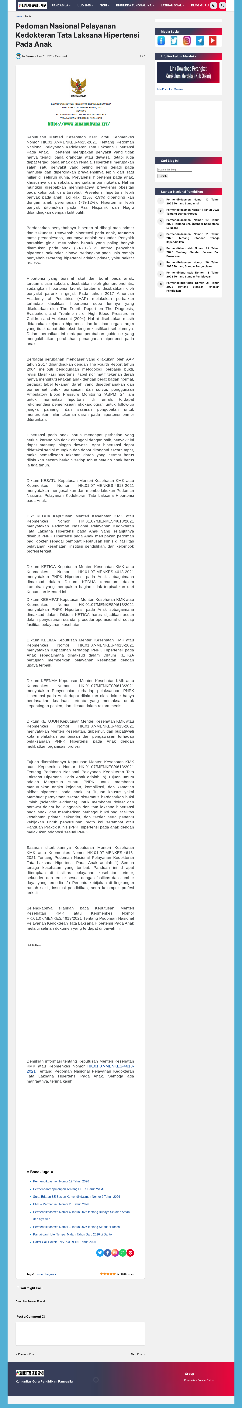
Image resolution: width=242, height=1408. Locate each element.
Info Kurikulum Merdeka (170, 89)
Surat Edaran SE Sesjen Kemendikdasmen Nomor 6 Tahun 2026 (76, 1196)
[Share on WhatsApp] (122, 1253)
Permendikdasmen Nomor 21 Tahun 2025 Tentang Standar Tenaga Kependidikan (193, 238)
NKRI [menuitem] (103, 5)
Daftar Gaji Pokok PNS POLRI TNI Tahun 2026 (64, 1242)
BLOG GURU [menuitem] (200, 5)
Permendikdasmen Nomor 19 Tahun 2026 (61, 1181)
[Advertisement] (80, 1133)
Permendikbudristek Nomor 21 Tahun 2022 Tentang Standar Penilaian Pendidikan (193, 286)
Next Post (137, 1354)
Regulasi (50, 1273)
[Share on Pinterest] (130, 1253)
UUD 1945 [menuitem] (84, 5)
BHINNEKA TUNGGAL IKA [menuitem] (134, 5)
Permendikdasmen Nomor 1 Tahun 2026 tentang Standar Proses (76, 1226)
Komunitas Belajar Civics (199, 1380)
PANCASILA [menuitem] (60, 5)
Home (19, 16)
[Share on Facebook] (107, 1253)
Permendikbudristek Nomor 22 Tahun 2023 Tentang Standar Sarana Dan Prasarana (193, 252)
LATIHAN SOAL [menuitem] (171, 5)
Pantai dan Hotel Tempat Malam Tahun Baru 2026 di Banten (73, 1234)
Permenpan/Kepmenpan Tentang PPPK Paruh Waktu (69, 1189)
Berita (28, 16)
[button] (213, 5)
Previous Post (26, 1354)
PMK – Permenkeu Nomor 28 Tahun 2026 (61, 1204)
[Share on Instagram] (115, 1253)
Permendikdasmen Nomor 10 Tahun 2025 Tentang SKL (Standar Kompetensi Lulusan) (193, 223)
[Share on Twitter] (100, 1253)
